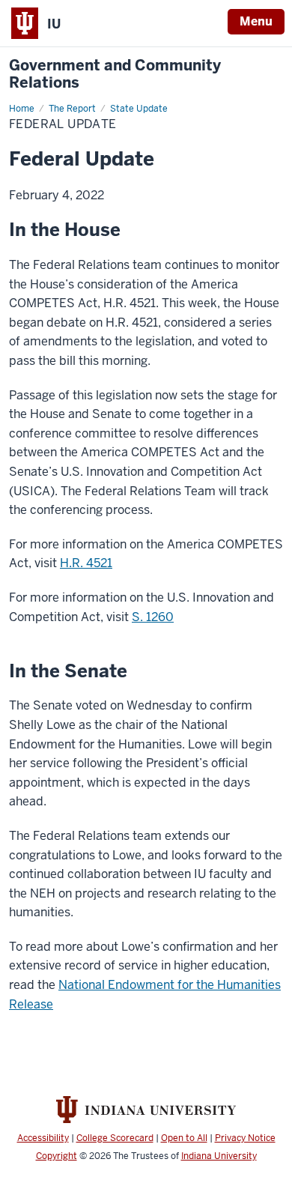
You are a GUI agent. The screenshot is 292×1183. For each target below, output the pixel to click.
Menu (256, 21)
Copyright (56, 1156)
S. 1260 (153, 617)
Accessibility (43, 1138)
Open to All (184, 1138)
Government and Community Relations (115, 74)
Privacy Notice (245, 1138)
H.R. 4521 (86, 563)
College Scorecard (114, 1138)
